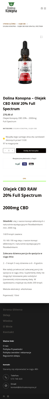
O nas (5, 345)
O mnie (7, 326)
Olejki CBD (32, 128)
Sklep (6, 315)
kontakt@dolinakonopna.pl (23, 387)
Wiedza (7, 320)
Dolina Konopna (20, 128)
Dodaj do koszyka (31, 150)
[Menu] (45, 8)
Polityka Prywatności (12, 349)
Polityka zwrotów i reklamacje (17, 352)
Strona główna (12, 309)
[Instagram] (8, 396)
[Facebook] (4, 396)
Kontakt (8, 332)
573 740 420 (16, 378)
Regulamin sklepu (11, 355)
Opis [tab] (24, 179)
